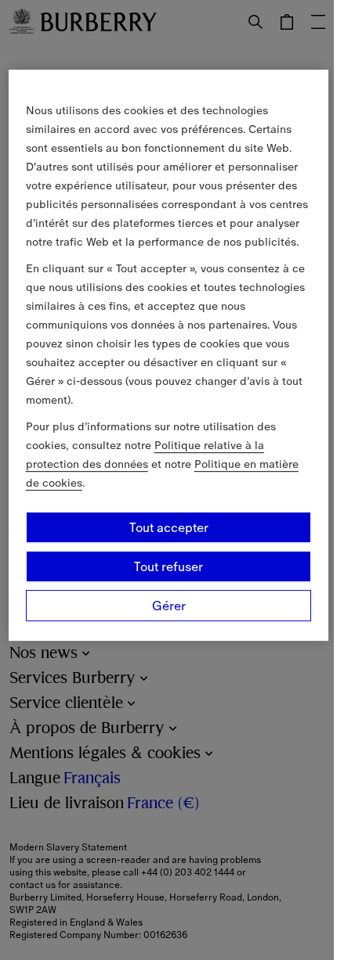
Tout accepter (168, 527)
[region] (169, 355)
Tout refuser (168, 566)
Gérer (169, 605)
